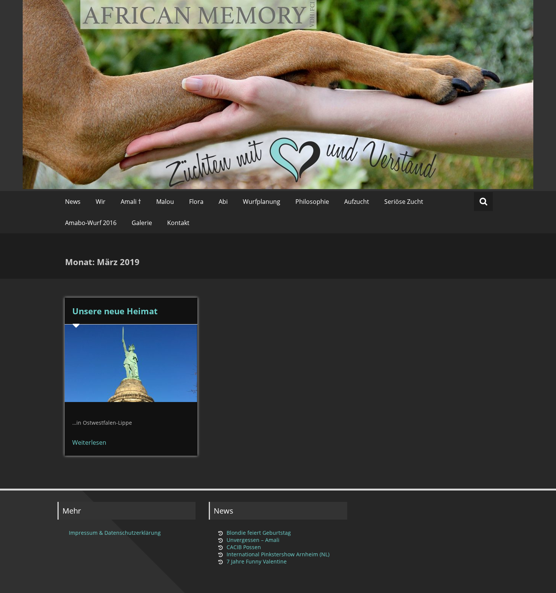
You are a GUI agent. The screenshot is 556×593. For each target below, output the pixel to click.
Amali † (131, 201)
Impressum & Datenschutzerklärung (115, 532)
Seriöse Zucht (403, 201)
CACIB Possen (244, 547)
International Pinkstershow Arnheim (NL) (278, 554)
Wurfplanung (261, 201)
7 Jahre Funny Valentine (257, 561)
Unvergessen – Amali (253, 539)
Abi (223, 201)
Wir (101, 201)
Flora (196, 201)
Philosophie (312, 201)
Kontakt (178, 223)
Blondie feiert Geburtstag (259, 532)
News (73, 201)
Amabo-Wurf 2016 (90, 223)
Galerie (142, 223)
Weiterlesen (89, 442)
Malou (165, 201)
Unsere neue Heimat (115, 311)
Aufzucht (356, 201)
